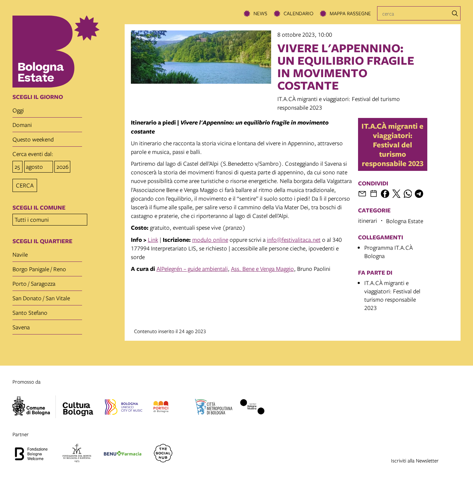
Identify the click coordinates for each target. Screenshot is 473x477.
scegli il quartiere (42, 241)
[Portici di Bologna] (161, 407)
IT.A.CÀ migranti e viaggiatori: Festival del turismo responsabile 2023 (392, 144)
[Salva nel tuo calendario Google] (373, 194)
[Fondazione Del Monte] (76, 454)
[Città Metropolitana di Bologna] (213, 407)
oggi (18, 110)
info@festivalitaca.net (294, 240)
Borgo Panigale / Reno (39, 269)
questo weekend (33, 139)
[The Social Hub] (163, 454)
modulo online (210, 240)
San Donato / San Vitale (41, 298)
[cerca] (455, 13)
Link (153, 240)
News (260, 13)
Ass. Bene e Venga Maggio (262, 269)
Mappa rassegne (350, 13)
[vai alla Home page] (66, 52)
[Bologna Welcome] (31, 454)
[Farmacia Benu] (122, 454)
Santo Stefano (29, 313)
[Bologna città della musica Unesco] (123, 407)
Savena (21, 327)
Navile (20, 254)
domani (22, 125)
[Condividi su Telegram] (419, 194)
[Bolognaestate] (78, 404)
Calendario (298, 13)
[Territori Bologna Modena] (252, 407)
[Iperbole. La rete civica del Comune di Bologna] (34, 406)
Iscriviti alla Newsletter (415, 460)
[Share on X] (396, 194)
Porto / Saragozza (33, 283)
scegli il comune (38, 207)
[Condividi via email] (362, 194)
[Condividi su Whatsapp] (408, 194)
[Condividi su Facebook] (385, 194)
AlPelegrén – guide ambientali (192, 269)
